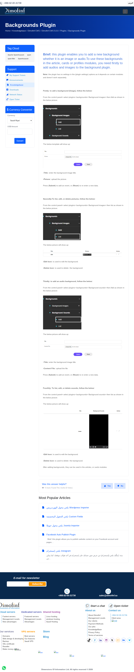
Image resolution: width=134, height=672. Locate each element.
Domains (6, 636)
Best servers (29, 636)
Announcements (16, 80)
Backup (6, 641)
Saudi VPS (28, 641)
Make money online (11, 649)
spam (29, 55)
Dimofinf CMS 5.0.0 (50, 31)
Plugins (63, 31)
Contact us (114, 610)
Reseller (6, 646)
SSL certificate (8, 644)
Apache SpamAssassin (16, 55)
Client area (116, 618)
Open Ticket (14, 99)
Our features (29, 639)
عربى (130, 3)
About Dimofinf (94, 615)
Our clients (92, 621)
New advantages (9, 622)
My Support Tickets (17, 75)
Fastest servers (9, 616)
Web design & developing (13, 639)
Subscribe (37, 584)
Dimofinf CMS (34, 31)
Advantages (29, 622)
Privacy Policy (94, 632)
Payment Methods (95, 624)
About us (90, 610)
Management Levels (11, 619)
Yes (109, 486)
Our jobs (91, 627)
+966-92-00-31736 (119, 615)
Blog (46, 636)
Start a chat (98, 606)
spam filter (11, 59)
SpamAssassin (23, 59)
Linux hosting (51, 616)
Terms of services (95, 635)
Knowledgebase (19, 31)
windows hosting (53, 619)
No (122, 486)
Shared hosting (51, 612)
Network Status (15, 95)
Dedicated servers (31, 612)
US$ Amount (12, 126)
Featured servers (31, 616)
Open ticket (121, 606)
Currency (11, 115)
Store (46, 631)
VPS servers (28, 631)
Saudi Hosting (52, 622)
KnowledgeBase (95, 629)
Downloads (14, 90)
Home (7, 31)
